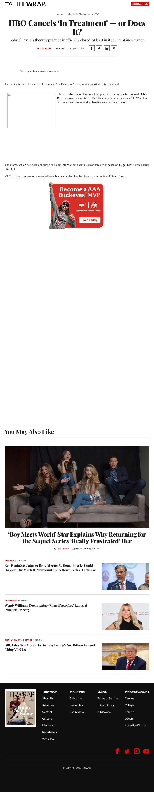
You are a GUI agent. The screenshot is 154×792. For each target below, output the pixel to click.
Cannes (129, 698)
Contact (47, 711)
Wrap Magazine (137, 691)
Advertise (48, 705)
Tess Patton (62, 548)
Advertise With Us (136, 725)
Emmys (129, 711)
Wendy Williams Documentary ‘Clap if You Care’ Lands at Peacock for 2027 (46, 607)
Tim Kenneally (44, 48)
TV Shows (11, 600)
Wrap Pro (77, 691)
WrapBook (48, 738)
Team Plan (76, 705)
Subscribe (140, 3)
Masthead (48, 725)
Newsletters (49, 732)
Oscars (129, 718)
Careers (47, 718)
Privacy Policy (105, 705)
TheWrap (49, 691)
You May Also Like (29, 431)
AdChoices (104, 711)
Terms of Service (107, 698)
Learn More (77, 711)
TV (97, 14)
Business (10, 560)
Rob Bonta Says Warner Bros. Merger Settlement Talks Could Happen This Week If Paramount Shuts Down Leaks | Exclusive (50, 567)
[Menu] (9, 4)
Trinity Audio (39, 71)
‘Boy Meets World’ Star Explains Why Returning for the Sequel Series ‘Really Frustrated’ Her (77, 537)
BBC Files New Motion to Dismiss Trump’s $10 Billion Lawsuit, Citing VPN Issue (50, 647)
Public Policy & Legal (18, 640)
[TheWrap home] (31, 4)
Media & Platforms (79, 14)
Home (59, 14)
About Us (47, 698)
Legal (102, 691)
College (129, 705)
